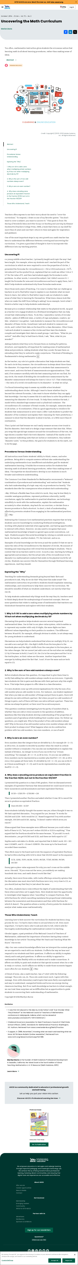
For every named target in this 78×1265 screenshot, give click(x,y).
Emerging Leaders (22, 1203)
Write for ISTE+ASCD (23, 1209)
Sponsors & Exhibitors (23, 1222)
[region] (39, 1258)
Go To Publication (39, 1144)
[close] (76, 2)
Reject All (68, 1260)
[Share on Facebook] (66, 32)
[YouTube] (43, 1250)
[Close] (75, 1254)
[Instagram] (36, 1250)
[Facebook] (29, 1250)
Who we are (20, 1185)
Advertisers (20, 1217)
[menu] (2, 7)
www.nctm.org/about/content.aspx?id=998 (26, 1037)
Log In (72, 7)
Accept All (54, 1260)
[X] (32, 1250)
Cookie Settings (7, 1260)
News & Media (21, 1190)
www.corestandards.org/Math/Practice (47, 1027)
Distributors (20, 1219)
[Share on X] (75, 32)
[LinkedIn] (40, 1250)
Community (20, 1206)
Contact (19, 1193)
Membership (20, 1201)
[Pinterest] (47, 1250)
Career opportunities (23, 1188)
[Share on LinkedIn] (70, 32)
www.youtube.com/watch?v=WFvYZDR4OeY (26, 1018)
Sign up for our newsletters (38, 1230)
